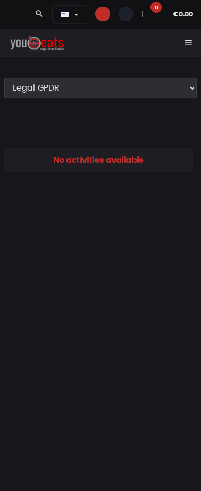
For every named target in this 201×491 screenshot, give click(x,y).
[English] (65, 14)
